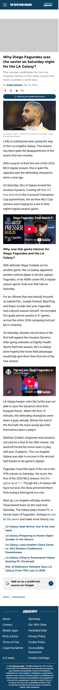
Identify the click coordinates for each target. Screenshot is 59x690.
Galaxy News (19, 597)
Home (6, 597)
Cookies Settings (38, 658)
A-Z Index (8, 658)
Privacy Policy (36, 636)
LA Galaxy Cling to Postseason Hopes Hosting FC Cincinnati (30, 559)
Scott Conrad (14, 84)
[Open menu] (5, 5)
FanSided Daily (37, 630)
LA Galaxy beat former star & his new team (30, 528)
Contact (7, 624)
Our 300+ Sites (37, 624)
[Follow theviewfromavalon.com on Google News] (51, 583)
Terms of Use (11, 642)
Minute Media (18, 666)
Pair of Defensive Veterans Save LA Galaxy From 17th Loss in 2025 (28, 568)
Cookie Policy (36, 642)
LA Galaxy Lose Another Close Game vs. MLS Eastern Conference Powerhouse (29, 548)
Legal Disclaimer (13, 648)
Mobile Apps (10, 630)
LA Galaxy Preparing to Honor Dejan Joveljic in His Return (29, 537)
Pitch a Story (10, 636)
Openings (34, 618)
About (6, 618)
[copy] (22, 91)
